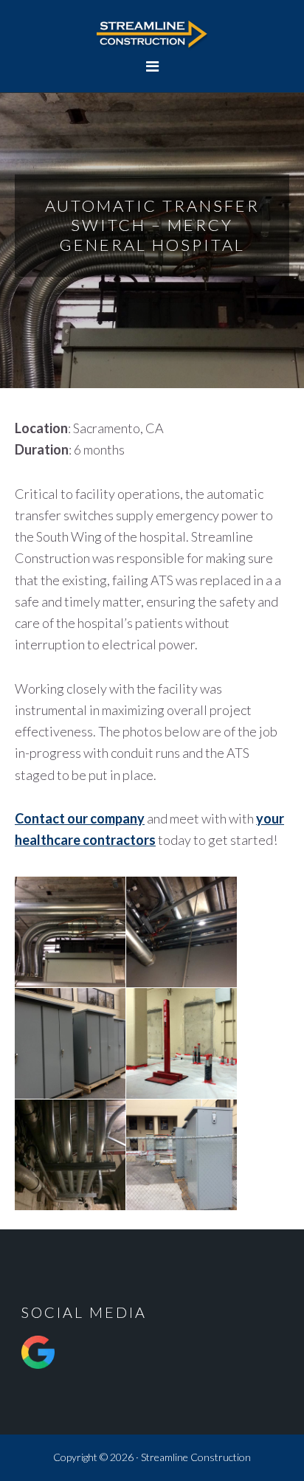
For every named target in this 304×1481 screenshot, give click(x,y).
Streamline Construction (152, 33)
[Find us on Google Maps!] (38, 1373)
